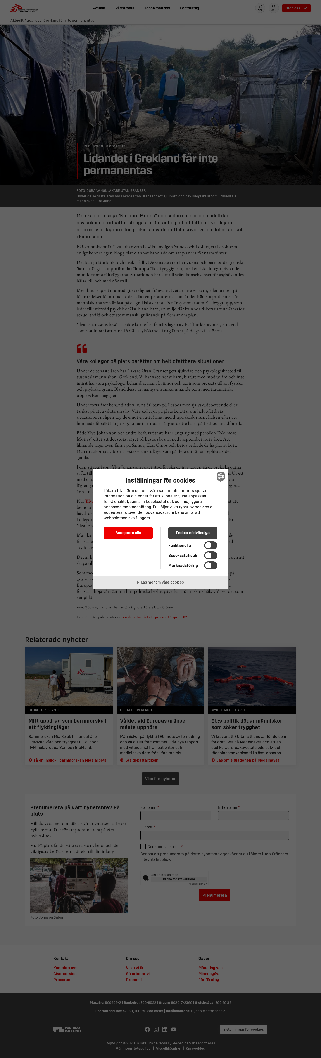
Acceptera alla (128, 532)
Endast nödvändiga (193, 532)
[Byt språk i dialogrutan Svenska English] (220, 477)
